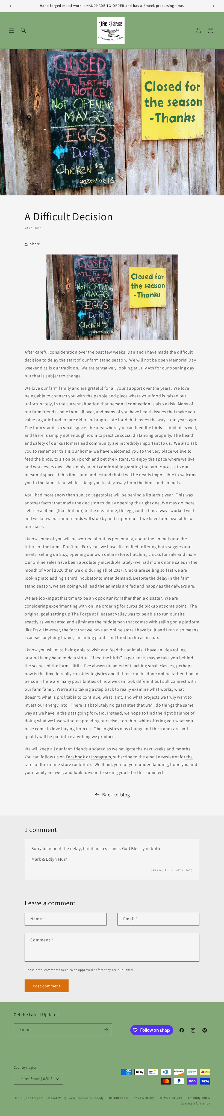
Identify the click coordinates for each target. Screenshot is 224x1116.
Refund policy (118, 1098)
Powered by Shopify (90, 1098)
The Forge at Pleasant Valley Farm (50, 1098)
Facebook (75, 757)
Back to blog (116, 794)
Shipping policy (199, 1098)
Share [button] (35, 243)
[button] (11, 30)
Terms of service (171, 1098)
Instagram (101, 757)
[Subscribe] (106, 1029)
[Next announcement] (213, 6)
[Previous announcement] (11, 6)
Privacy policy (144, 1098)
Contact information (195, 1103)
